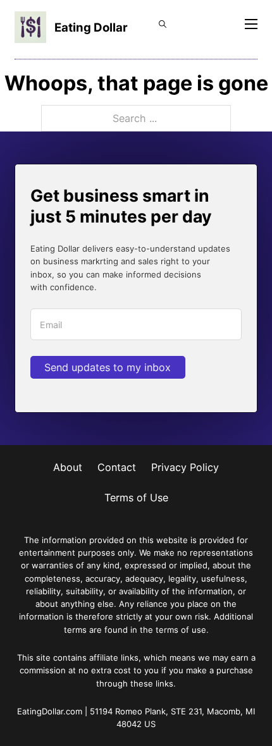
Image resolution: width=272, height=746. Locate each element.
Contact (116, 467)
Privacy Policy (185, 467)
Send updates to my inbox (107, 367)
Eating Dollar (91, 27)
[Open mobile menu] (251, 24)
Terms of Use (136, 497)
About (67, 467)
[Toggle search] (163, 24)
